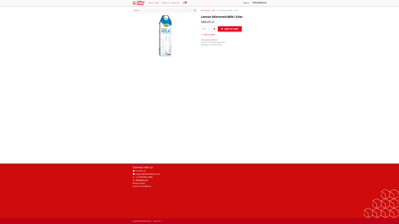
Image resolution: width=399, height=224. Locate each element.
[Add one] (214, 28)
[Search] (195, 10)
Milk (213, 10)
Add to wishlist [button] (209, 34)
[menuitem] (151, 3)
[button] (230, 29)
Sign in (246, 3)
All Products (205, 10)
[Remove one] (203, 28)
